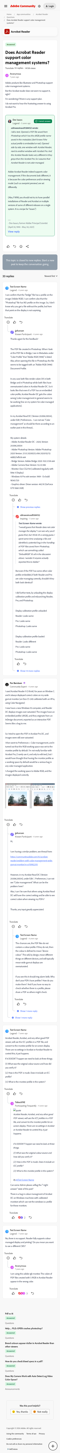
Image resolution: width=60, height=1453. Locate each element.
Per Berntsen (16, 683)
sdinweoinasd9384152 (30, 515)
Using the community (15, 1433)
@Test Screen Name (25, 1179)
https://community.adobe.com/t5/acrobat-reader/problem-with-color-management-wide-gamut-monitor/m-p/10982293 (31, 860)
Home (9, 14)
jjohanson (19, 330)
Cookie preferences (14, 1439)
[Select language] (39, 6)
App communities (24, 14)
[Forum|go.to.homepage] (23, 6)
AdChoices (13, 1449)
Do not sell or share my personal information (24, 1444)
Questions (11, 17)
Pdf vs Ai (9, 1313)
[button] (6, 7)
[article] (30, 305)
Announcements (12, 1389)
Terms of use (31, 1433)
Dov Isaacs (17, 119)
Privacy (42, 1433)
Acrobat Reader (42, 14)
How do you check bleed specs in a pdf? (24, 1361)
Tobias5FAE (20, 1102)
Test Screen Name (18, 286)
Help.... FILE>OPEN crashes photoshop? (24, 1328)
